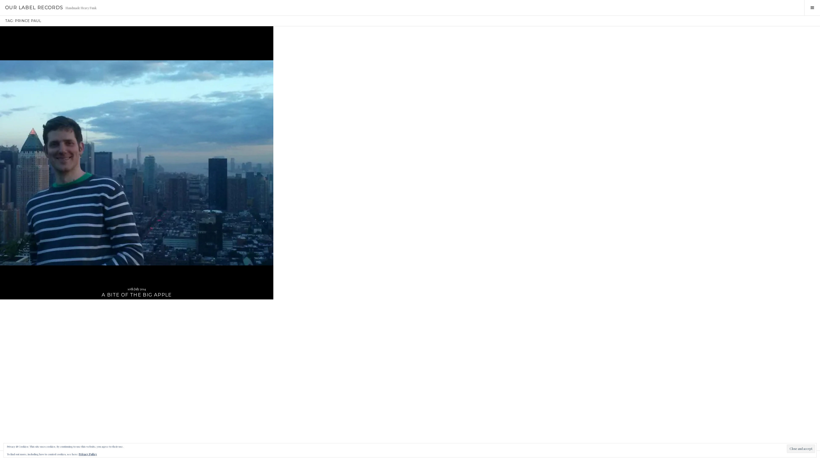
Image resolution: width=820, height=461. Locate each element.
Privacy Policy (88, 454)
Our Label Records (34, 7)
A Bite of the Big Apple (137, 295)
